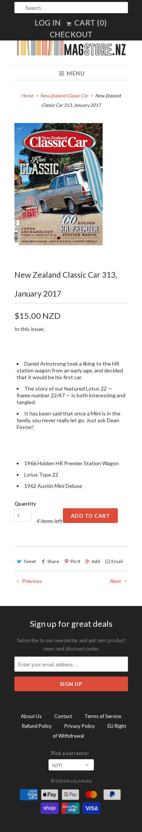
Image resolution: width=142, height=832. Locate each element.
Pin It (75, 561)
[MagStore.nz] (71, 47)
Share (53, 561)
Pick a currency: (71, 753)
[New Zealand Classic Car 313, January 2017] (58, 184)
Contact (63, 716)
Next (116, 581)
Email (117, 561)
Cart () (89, 22)
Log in (48, 22)
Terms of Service (102, 716)
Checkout (71, 34)
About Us (31, 716)
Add (96, 561)
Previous (31, 581)
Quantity (25, 504)
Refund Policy (37, 726)
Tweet (29, 561)
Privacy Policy (79, 726)
